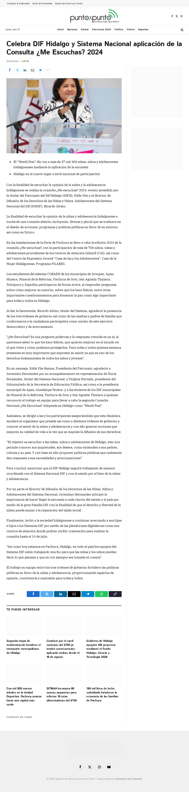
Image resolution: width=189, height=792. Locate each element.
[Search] (181, 30)
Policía (131, 29)
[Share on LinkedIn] (25, 70)
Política (119, 29)
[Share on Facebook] (9, 70)
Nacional (72, 29)
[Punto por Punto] (94, 16)
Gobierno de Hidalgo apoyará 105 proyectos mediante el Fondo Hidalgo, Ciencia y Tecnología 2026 (101, 649)
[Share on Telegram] (40, 70)
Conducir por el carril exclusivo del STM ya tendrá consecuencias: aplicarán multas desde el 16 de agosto (63, 649)
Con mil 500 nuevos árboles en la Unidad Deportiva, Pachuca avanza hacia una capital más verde (24, 697)
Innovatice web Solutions (129, 779)
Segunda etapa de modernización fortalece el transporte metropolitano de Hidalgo (23, 647)
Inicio (60, 29)
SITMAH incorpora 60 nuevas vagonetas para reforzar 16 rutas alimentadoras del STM (62, 695)
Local (25, 61)
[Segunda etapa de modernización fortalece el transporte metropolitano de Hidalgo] (24, 626)
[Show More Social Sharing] (47, 70)
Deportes (143, 29)
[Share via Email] (32, 70)
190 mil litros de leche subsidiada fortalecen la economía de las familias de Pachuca (102, 695)
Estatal (85, 29)
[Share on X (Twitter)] (17, 70)
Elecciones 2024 (101, 29)
